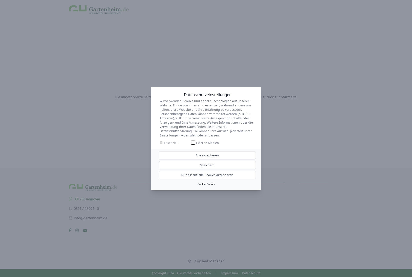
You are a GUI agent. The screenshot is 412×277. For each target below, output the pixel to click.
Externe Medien (207, 143)
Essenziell (171, 143)
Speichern (207, 165)
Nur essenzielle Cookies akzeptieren (207, 175)
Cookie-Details (206, 184)
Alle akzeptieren (207, 155)
